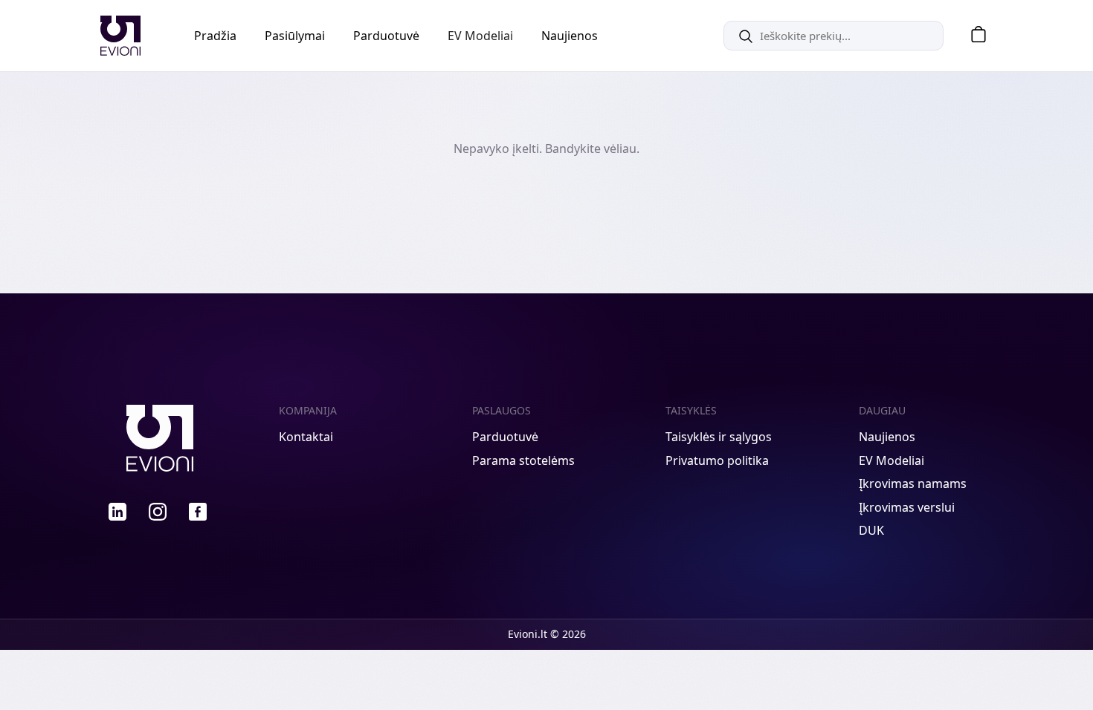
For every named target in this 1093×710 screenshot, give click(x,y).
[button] (973, 36)
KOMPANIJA (308, 410)
